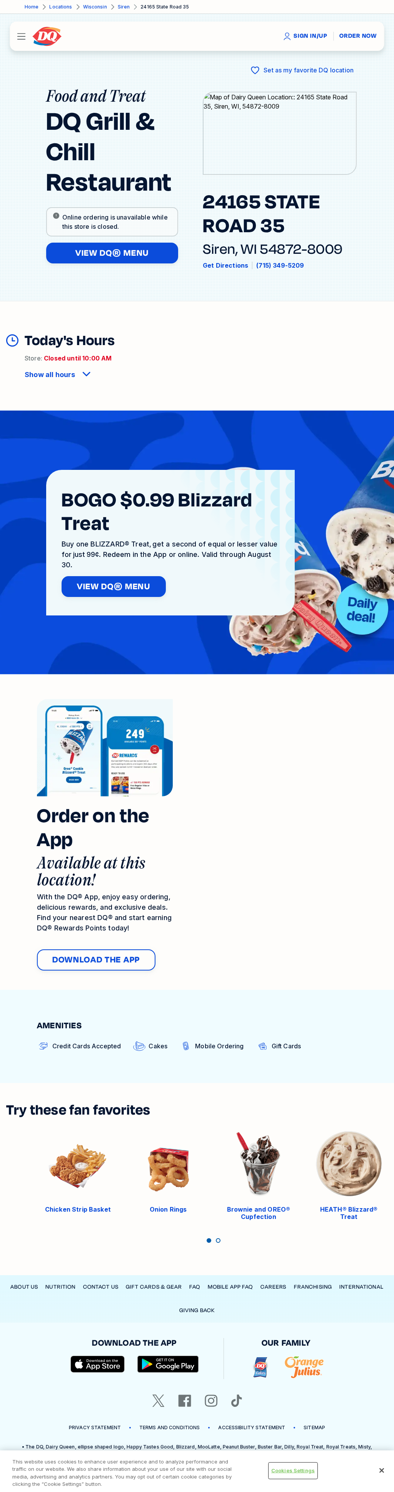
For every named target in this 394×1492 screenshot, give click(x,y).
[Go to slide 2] (218, 1240)
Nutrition (60, 1287)
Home (31, 7)
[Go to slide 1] (209, 1240)
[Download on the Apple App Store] (97, 1364)
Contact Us (101, 1287)
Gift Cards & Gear (154, 1287)
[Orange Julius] (304, 1367)
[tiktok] (236, 1401)
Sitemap (314, 1427)
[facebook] (184, 1401)
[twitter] (158, 1401)
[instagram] (211, 1401)
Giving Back (197, 1310)
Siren (124, 7)
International (361, 1287)
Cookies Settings (293, 1470)
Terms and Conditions (169, 1427)
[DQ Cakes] (260, 1367)
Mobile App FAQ (230, 1287)
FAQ (194, 1287)
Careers (273, 1287)
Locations (60, 7)
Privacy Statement (95, 1427)
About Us (24, 1287)
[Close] (381, 1470)
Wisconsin (95, 7)
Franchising (313, 1287)
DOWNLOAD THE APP (96, 960)
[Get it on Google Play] (168, 1364)
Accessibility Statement (251, 1427)
